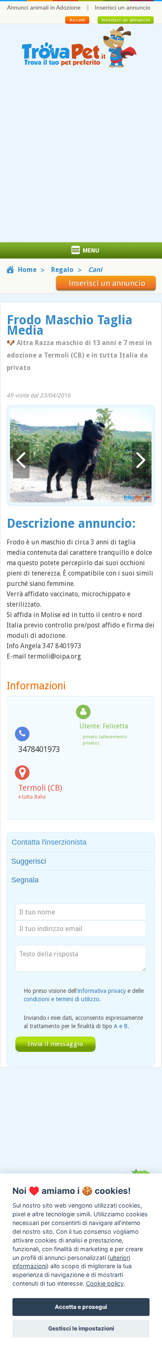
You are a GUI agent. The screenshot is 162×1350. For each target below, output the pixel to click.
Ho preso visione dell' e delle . (84, 994)
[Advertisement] (81, 157)
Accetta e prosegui (81, 1306)
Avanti (140, 460)
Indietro (21, 460)
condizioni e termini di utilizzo (61, 999)
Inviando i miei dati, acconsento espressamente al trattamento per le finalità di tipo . (83, 1021)
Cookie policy (105, 1283)
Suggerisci (28, 861)
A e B (121, 1026)
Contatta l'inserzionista (49, 842)
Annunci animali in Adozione (44, 7)
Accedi (77, 19)
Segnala (25, 880)
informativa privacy (102, 990)
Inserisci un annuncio (122, 7)
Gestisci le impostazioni (81, 1328)
